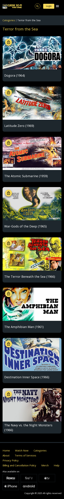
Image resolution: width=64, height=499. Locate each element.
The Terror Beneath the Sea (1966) (29, 276)
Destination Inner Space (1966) (26, 377)
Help (56, 465)
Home (6, 450)
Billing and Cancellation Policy (19, 465)
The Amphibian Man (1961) (24, 327)
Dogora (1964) (14, 75)
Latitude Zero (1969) (19, 126)
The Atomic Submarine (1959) (26, 176)
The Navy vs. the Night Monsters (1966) (28, 427)
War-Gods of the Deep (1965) (25, 226)
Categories (9, 20)
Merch (45, 465)
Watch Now (22, 450)
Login (49, 6)
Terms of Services (25, 455)
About (6, 455)
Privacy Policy (11, 460)
